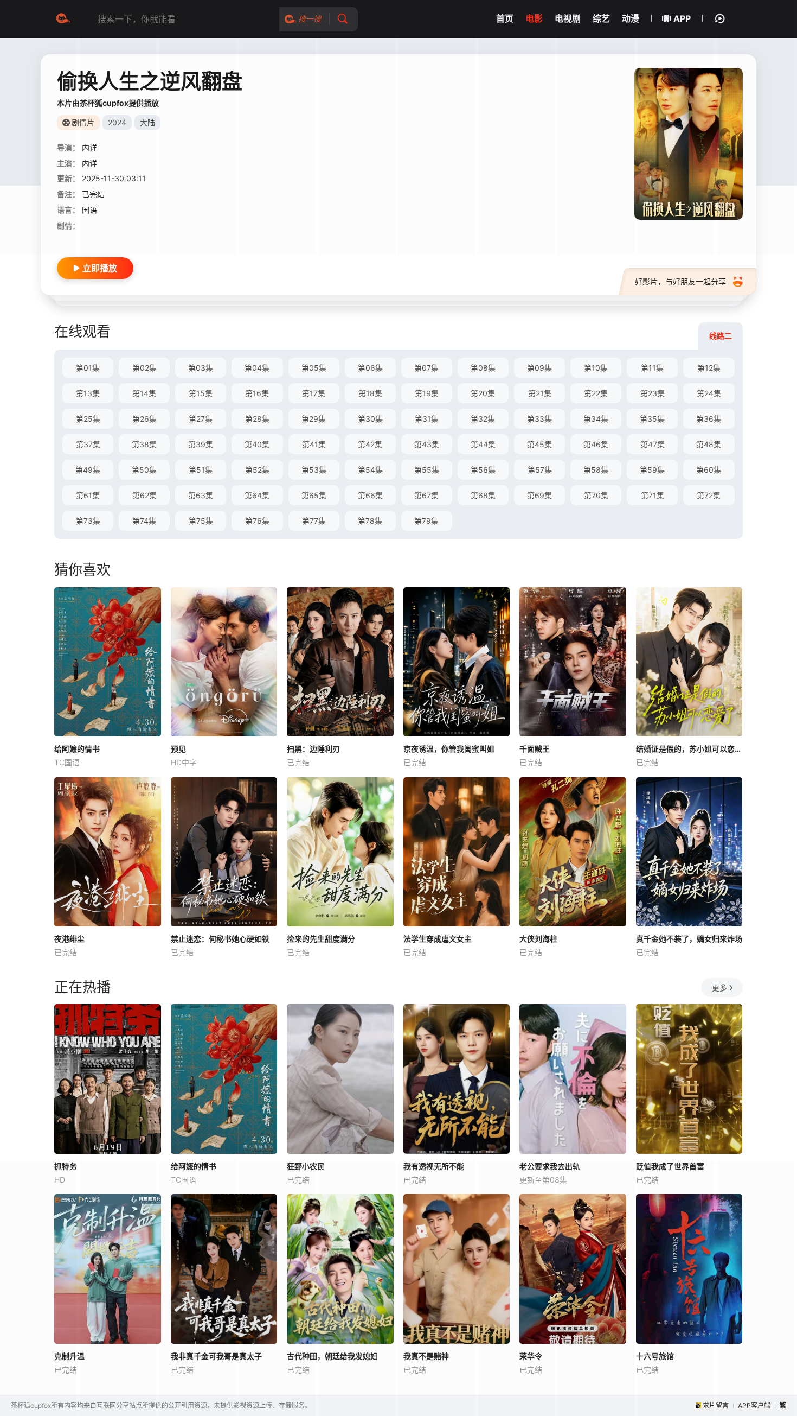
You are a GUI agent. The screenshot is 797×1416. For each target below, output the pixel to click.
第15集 (201, 393)
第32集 (483, 418)
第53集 (313, 469)
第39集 (200, 444)
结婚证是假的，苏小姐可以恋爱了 (689, 748)
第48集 (708, 444)
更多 (719, 987)
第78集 (370, 520)
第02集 (144, 367)
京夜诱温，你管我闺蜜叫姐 (448, 748)
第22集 (596, 393)
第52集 (257, 469)
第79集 (426, 520)
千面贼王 (534, 748)
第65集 (313, 495)
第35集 (652, 418)
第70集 (596, 495)
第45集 (539, 444)
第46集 (595, 444)
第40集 (257, 444)
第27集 (201, 418)
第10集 (596, 367)
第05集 (313, 367)
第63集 (200, 495)
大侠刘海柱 (538, 938)
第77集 (314, 520)
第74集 (144, 520)
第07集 (426, 367)
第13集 (88, 393)
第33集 (539, 418)
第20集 (483, 393)
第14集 (144, 393)
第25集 (88, 418)
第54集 (370, 469)
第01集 (88, 367)
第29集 (313, 418)
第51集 (201, 469)
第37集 (88, 444)
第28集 (257, 418)
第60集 (708, 469)
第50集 (144, 469)
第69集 (539, 495)
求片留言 (716, 1405)
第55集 (426, 469)
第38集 (144, 444)
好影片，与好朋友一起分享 (680, 281)
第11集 (652, 367)
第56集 (483, 469)
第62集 (144, 495)
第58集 (595, 469)
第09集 (539, 367)
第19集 (427, 393)
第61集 (88, 495)
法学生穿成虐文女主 (437, 938)
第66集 (370, 495)
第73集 (88, 520)
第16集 (257, 393)
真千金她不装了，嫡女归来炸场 (689, 938)
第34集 (595, 418)
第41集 (314, 444)
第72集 (709, 495)
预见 (178, 748)
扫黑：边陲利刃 (313, 748)
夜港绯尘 (69, 938)
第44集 (483, 444)
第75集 (201, 520)
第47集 (652, 444)
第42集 (370, 444)
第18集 (370, 393)
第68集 (483, 495)
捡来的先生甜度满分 (321, 938)
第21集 (539, 393)
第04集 (257, 367)
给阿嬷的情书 (77, 748)
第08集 (483, 367)
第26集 (144, 418)
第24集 (709, 393)
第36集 (708, 418)
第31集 (427, 418)
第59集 (652, 469)
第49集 (87, 469)
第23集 (652, 393)
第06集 (370, 367)
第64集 (257, 495)
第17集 (313, 393)
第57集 (540, 469)
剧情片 (83, 122)
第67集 (426, 495)
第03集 (200, 367)
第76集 (257, 520)
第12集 (709, 367)
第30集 (370, 418)
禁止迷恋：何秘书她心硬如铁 (220, 938)
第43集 (426, 444)
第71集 (652, 495)
